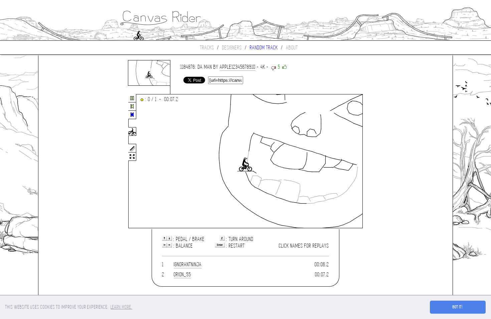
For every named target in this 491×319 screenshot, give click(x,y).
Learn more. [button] (121, 307)
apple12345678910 (238, 66)
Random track (264, 47)
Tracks (207, 47)
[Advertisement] (66, 161)
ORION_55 (182, 274)
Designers (232, 47)
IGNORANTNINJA (188, 264)
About (292, 47)
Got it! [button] (458, 307)
